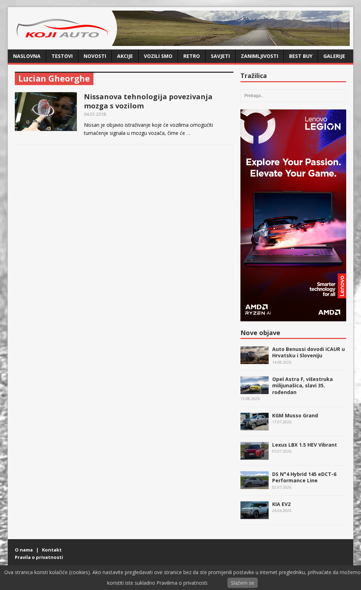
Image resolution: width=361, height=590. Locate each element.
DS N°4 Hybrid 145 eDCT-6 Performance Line (304, 477)
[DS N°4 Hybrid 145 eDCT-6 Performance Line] (254, 485)
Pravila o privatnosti (39, 557)
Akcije (125, 56)
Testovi (62, 56)
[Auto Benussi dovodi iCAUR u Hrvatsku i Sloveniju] (254, 360)
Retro (191, 56)
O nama (24, 550)
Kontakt (52, 550)
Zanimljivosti (259, 56)
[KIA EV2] (254, 515)
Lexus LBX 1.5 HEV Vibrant (304, 444)
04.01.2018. (95, 114)
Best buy (300, 56)
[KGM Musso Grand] (254, 426)
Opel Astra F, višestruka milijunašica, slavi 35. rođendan (302, 385)
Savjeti (220, 56)
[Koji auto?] (64, 41)
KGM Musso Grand (295, 415)
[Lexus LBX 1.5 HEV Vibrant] (254, 456)
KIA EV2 (281, 504)
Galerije (334, 56)
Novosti (95, 56)
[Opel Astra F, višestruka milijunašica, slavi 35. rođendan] (254, 390)
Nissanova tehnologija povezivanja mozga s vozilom (148, 101)
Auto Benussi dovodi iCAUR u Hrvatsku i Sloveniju (308, 352)
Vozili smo (158, 56)
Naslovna (27, 56)
